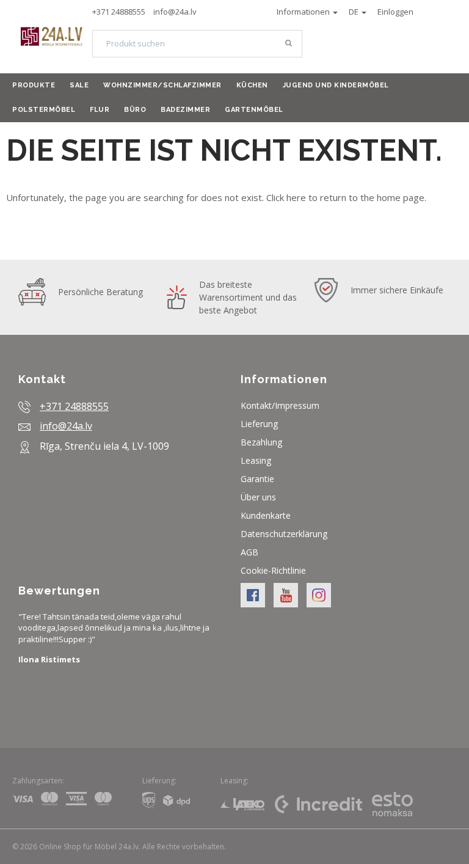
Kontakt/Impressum (280, 405)
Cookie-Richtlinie (273, 570)
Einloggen (395, 11)
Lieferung (259, 424)
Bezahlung (261, 442)
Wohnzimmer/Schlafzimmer (162, 85)
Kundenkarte (266, 515)
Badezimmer (185, 110)
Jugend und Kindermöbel (336, 85)
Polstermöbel (43, 110)
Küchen (252, 85)
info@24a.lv (175, 11)
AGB (249, 552)
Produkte (33, 85)
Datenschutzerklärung (284, 534)
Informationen (304, 11)
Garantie (257, 479)
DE (354, 11)
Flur (99, 110)
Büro (135, 110)
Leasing (256, 460)
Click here (286, 197)
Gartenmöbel (254, 110)
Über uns (258, 497)
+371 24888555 (118, 11)
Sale (79, 85)
